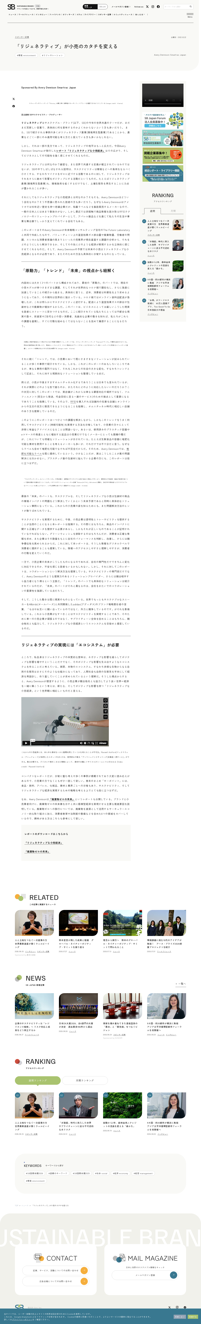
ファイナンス (55, 14)
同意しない (180, 1316)
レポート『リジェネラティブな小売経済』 (80, 150)
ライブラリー (90, 14)
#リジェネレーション (52, 55)
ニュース (12, 14)
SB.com (102, 6)
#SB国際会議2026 (34, 1173)
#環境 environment (26, 55)
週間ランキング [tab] (38, 1080)
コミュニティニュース (122, 14)
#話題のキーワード (58, 1173)
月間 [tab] (173, 211)
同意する (193, 1316)
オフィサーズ (68, 14)
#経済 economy (120, 1173)
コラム (79, 14)
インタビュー (41, 14)
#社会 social (101, 1173)
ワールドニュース (26, 14)
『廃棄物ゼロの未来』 (62, 799)
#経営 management (143, 1173)
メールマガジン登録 (120, 6)
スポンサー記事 (104, 14)
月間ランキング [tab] (85, 1080)
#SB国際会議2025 (81, 1173)
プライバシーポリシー (22, 1319)
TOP (16, 1205)
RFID (73, 401)
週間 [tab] (152, 211)
